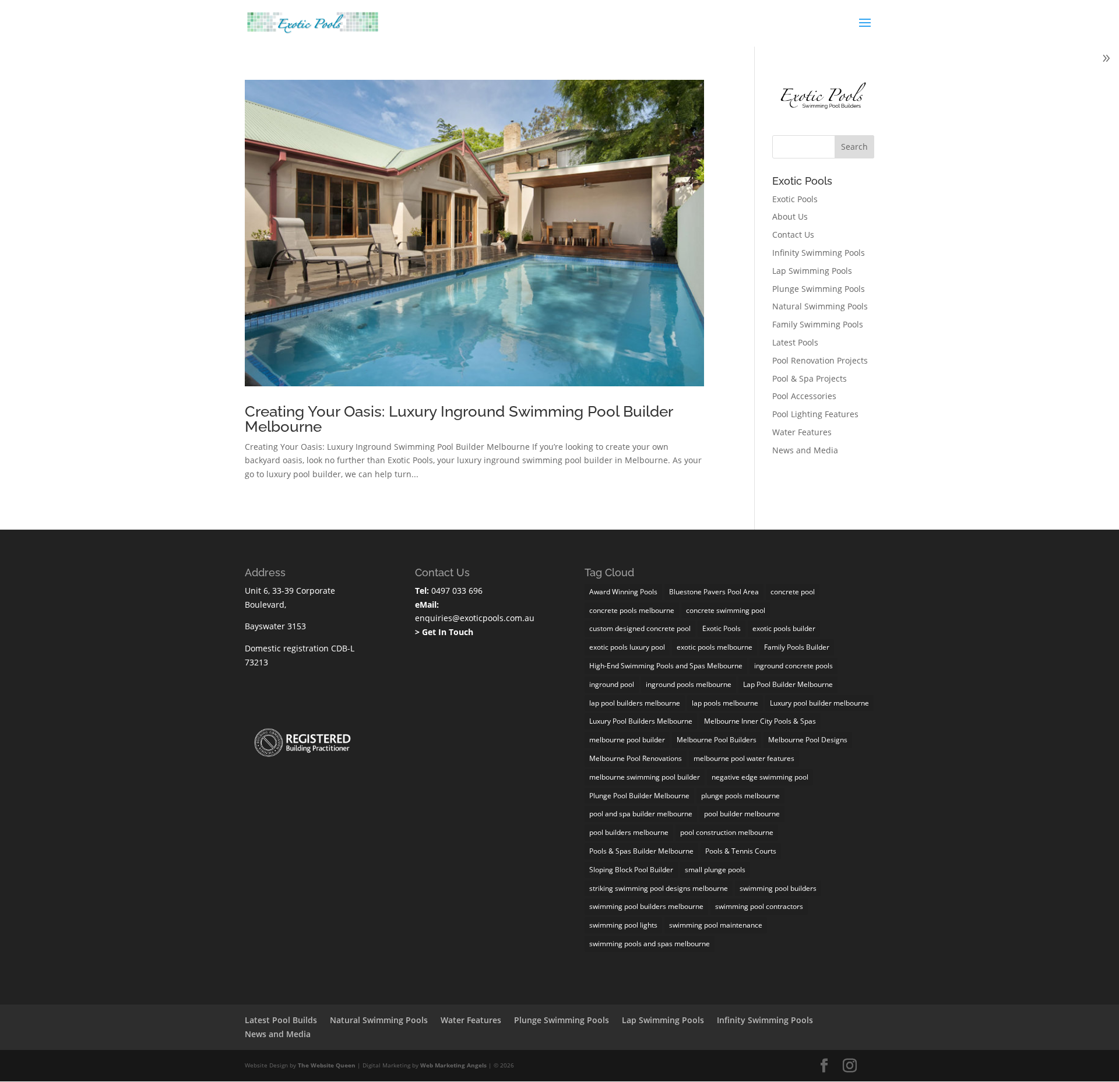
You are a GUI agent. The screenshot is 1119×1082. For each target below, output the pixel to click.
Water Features (802, 432)
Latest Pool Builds (281, 1019)
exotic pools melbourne (714, 647)
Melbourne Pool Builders (716, 740)
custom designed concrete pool (640, 628)
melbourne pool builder (627, 740)
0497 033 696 (456, 590)
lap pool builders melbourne (634, 703)
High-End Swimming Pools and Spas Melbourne (666, 666)
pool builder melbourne (742, 814)
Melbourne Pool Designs (807, 740)
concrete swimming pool (725, 610)
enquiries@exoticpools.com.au (474, 617)
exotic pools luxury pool (627, 647)
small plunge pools (715, 870)
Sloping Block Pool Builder (631, 870)
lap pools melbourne (725, 703)
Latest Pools (795, 342)
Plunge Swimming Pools (818, 288)
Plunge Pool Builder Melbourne (639, 796)
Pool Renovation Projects (820, 360)
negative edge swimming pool (760, 777)
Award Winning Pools (623, 592)
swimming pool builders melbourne (646, 906)
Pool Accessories (804, 395)
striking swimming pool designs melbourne (658, 888)
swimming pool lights (623, 925)
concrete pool (792, 592)
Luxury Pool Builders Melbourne (640, 721)
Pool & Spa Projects (809, 378)
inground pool (611, 684)
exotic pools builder (783, 628)
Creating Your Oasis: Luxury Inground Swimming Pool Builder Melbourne (459, 419)
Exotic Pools (795, 199)
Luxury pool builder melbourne (819, 703)
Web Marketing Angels (453, 1065)
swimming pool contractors (759, 906)
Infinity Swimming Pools (818, 252)
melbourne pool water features (744, 758)
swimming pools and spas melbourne (649, 944)
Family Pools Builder (796, 647)
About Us (790, 216)
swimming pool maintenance (715, 925)
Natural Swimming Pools (820, 306)
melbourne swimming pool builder (644, 777)
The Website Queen (327, 1065)
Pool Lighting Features (815, 414)
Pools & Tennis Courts (740, 851)
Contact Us (793, 234)
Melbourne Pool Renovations (635, 758)
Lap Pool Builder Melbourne (788, 684)
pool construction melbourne (726, 832)
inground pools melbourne (688, 684)
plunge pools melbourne (740, 796)
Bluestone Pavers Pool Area (714, 592)
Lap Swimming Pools (812, 270)
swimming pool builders (778, 888)
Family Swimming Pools (817, 324)
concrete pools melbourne (631, 610)
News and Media (805, 450)
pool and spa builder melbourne (640, 814)
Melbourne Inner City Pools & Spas (760, 721)
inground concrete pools (793, 666)
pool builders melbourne (628, 832)
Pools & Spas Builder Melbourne (641, 851)
